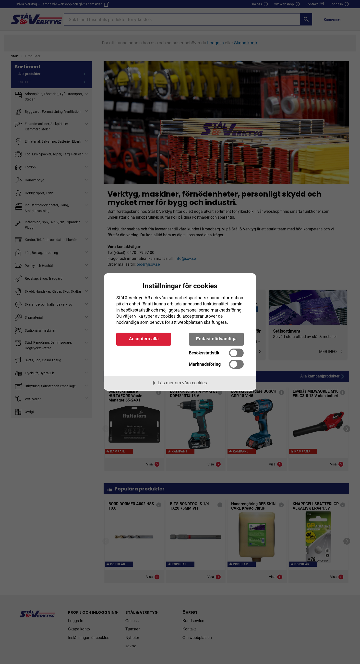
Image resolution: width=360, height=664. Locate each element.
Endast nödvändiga (216, 338)
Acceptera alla (144, 338)
